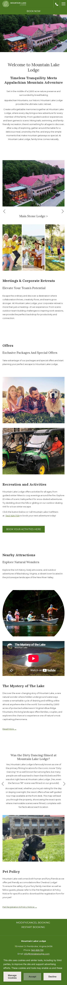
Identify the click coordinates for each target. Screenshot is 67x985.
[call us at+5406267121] (56, 4)
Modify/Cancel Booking (33, 922)
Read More (8, 729)
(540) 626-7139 (12, 515)
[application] (33, 970)
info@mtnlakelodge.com (37, 954)
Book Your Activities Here (23, 529)
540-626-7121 (37, 950)
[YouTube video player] (33, 658)
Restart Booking (33, 927)
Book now (34, 11)
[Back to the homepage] (14, 3)
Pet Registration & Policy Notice (19, 907)
